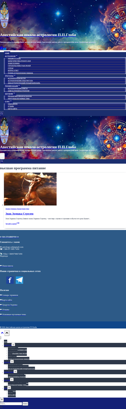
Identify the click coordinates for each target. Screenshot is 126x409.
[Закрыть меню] (0, 337)
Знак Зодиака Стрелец (19, 213)
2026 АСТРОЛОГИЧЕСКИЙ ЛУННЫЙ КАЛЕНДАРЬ (24, 83)
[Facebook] (1, 49)
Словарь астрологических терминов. (20, 73)
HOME (7, 53)
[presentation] (65, 189)
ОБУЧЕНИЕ (7, 380)
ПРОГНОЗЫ (7, 362)
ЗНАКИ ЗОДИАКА (13, 63)
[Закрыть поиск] (2, 400)
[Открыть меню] (2, 156)
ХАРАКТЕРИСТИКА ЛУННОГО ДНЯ (19, 61)
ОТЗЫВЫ (11, 106)
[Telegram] (4, 49)
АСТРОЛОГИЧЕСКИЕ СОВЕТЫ (18, 88)
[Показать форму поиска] (2, 114)
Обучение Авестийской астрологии (20, 96)
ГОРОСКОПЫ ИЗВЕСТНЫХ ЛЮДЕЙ (19, 66)
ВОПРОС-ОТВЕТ (13, 70)
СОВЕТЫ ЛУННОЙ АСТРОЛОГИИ (18, 91)
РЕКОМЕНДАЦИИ (9, 372)
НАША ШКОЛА (12, 104)
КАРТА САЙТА (12, 109)
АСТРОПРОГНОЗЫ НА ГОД (17, 78)
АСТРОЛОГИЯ (8, 345)
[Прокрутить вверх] (2, 333)
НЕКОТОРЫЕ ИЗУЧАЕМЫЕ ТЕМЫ (19, 98)
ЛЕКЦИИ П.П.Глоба (14, 58)
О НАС (5, 388)
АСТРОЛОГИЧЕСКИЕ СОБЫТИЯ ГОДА (20, 80)
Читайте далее (12, 224)
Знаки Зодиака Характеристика (17, 209)
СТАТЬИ (10, 68)
